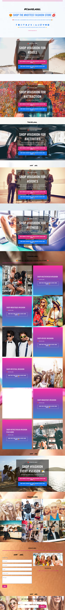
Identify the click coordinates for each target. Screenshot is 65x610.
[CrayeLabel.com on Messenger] (19, 25)
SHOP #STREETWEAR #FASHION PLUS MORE (16, 430)
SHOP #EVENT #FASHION (45, 338)
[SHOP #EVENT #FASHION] (17, 342)
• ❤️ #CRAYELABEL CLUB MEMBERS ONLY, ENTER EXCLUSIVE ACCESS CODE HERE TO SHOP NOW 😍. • (32, 19)
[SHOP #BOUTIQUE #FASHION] (48, 311)
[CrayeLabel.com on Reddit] (39, 25)
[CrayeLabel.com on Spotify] (48, 25)
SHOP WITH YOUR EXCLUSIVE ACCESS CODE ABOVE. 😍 (48, 283)
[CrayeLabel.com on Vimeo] (43, 25)
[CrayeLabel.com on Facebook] (16, 25)
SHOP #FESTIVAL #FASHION (15, 369)
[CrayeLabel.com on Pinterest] (24, 25)
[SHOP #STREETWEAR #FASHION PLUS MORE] (48, 434)
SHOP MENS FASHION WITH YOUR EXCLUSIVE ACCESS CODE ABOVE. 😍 (32, 67)
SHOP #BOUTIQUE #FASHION (15, 307)
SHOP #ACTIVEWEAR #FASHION (47, 276)
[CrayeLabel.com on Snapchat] (26, 25)
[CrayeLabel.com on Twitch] (41, 25)
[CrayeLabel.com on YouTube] (46, 25)
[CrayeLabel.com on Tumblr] (31, 25)
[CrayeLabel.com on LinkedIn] (36, 25)
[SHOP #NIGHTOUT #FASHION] (17, 403)
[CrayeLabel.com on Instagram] (21, 25)
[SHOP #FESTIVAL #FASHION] (48, 373)
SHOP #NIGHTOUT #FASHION (46, 400)
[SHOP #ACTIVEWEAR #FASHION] (17, 280)
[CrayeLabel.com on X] (34, 25)
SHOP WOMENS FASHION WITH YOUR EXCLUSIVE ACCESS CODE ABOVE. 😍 (32, 62)
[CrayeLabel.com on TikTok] (29, 25)
